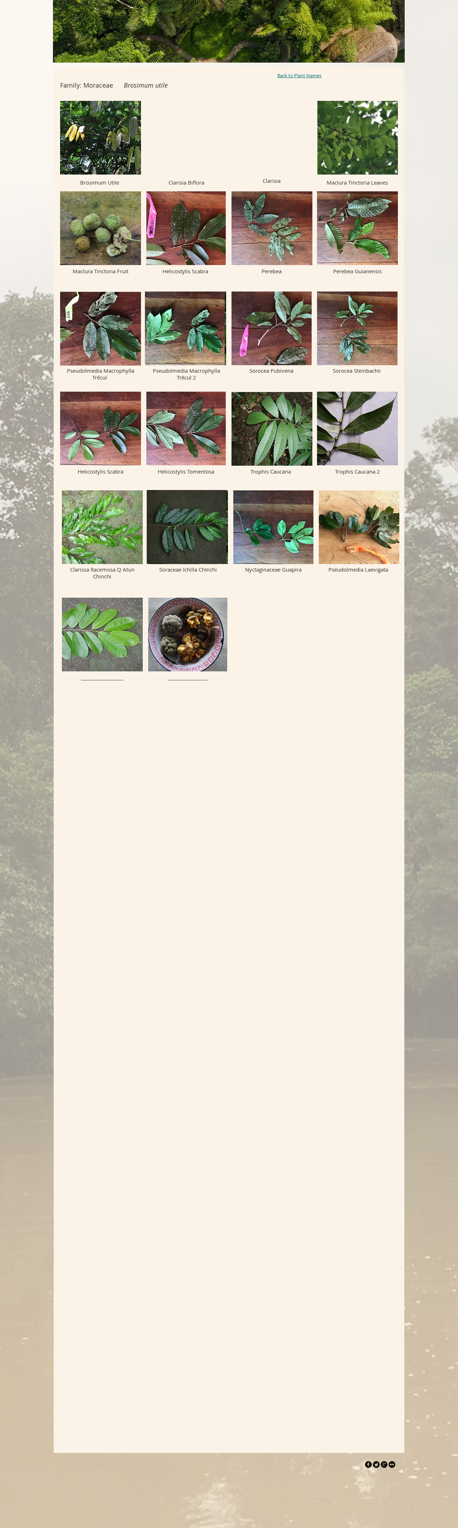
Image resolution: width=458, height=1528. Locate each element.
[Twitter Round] (376, 1464)
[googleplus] (384, 1464)
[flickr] (392, 1464)
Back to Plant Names (299, 75)
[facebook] (368, 1464)
